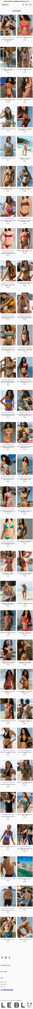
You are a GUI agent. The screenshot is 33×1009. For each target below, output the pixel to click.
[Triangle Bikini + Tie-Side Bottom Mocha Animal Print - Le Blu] (25, 650)
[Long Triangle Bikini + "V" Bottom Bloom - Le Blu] (8, 679)
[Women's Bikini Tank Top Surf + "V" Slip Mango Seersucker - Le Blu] (8, 303)
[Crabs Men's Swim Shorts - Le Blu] (25, 927)
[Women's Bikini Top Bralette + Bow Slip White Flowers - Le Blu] (25, 432)
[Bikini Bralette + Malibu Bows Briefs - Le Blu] (25, 57)
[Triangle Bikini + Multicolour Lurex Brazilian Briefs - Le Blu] (8, 591)
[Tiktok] (9, 958)
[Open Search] (23, 4)
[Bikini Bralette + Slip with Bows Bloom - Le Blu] (25, 25)
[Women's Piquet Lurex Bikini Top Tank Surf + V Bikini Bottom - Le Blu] (25, 303)
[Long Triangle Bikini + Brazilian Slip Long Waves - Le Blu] (25, 708)
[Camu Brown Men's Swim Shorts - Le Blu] (25, 866)
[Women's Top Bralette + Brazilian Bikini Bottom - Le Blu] (8, 206)
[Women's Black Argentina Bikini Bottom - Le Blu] (8, 738)
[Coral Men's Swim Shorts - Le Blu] (25, 896)
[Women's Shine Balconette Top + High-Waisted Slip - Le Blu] (8, 176)
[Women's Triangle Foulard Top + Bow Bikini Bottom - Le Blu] (25, 496)
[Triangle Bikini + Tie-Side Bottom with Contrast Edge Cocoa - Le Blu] (8, 650)
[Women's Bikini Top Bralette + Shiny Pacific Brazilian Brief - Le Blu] (8, 400)
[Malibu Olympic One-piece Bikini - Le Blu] (8, 834)
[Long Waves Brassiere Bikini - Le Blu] (8, 116)
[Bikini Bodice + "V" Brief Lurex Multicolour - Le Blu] (25, 146)
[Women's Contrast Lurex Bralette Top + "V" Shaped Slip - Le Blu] (25, 176)
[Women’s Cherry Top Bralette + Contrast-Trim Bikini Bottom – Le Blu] (8, 238)
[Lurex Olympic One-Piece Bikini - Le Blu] (8, 802)
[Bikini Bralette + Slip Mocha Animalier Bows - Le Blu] (8, 87)
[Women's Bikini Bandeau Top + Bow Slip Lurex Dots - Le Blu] (8, 464)
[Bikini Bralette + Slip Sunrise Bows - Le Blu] (25, 87)
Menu (30, 4)
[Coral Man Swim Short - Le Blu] (8, 927)
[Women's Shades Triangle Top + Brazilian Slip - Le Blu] (8, 561)
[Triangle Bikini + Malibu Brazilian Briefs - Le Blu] (25, 591)
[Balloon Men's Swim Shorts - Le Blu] (8, 866)
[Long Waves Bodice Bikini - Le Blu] (8, 146)
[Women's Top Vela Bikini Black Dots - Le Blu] (25, 738)
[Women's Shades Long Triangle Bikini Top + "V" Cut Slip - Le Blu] (25, 561)
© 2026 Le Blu (3, 1000)
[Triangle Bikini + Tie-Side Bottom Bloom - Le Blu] (25, 620)
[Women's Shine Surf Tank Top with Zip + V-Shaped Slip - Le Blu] (25, 270)
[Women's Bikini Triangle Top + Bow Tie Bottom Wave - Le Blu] (8, 496)
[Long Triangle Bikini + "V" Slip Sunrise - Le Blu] (8, 708)
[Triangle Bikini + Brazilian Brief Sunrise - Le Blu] (8, 620)
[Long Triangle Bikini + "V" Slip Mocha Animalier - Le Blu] (25, 679)
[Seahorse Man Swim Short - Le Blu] (8, 896)
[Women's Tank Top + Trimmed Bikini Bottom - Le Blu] (8, 270)
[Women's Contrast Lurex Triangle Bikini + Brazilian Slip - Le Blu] (25, 529)
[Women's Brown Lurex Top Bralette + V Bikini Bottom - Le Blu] (25, 206)
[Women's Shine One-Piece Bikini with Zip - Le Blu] (25, 770)
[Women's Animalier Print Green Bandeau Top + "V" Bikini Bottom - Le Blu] (8, 367)
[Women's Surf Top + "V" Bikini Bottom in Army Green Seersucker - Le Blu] (25, 335)
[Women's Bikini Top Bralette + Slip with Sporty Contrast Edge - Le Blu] (25, 400)
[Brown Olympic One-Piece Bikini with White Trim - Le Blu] (25, 834)
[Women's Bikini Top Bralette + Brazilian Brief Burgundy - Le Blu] (25, 367)
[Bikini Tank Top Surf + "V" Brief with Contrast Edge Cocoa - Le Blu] (25, 116)
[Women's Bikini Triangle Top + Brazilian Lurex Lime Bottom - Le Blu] (25, 464)
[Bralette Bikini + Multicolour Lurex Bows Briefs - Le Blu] (8, 57)
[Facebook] (2, 958)
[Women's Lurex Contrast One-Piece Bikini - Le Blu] (25, 802)
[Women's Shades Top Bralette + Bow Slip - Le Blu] (25, 238)
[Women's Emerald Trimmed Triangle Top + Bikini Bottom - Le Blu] (8, 529)
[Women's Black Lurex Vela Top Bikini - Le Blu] (8, 770)
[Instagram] (6, 958)
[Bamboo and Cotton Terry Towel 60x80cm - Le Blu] (8, 25)
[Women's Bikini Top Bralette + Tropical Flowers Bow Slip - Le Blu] (8, 432)
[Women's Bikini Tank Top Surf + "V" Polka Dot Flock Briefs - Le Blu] (8, 335)
